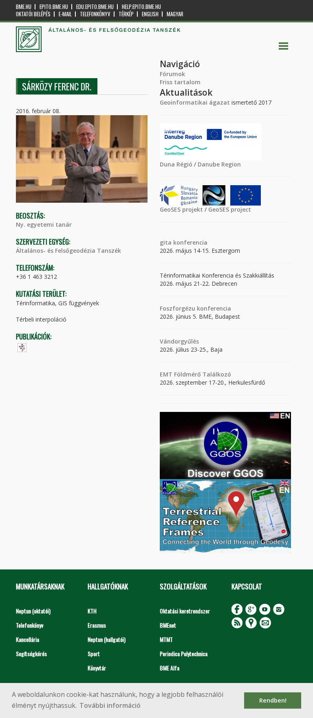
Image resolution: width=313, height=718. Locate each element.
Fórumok (172, 74)
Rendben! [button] (273, 700)
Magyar (175, 14)
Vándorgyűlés (179, 341)
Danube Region (219, 164)
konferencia (189, 242)
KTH (92, 610)
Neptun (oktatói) (33, 610)
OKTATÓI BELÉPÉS (33, 14)
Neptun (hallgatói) (107, 639)
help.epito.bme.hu (141, 6)
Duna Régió (176, 164)
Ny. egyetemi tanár (44, 224)
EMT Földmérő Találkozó (195, 374)
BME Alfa (169, 667)
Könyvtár (97, 667)
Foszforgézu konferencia (195, 308)
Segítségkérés (31, 653)
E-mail (65, 14)
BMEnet (168, 625)
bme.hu (23, 6)
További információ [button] (110, 705)
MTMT (166, 639)
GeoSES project (229, 209)
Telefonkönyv (95, 14)
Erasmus (97, 625)
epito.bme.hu (54, 6)
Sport (94, 653)
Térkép (126, 14)
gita (166, 242)
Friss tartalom (180, 82)
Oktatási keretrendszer (185, 610)
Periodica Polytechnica (183, 653)
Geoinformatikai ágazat (195, 102)
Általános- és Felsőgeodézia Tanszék (68, 250)
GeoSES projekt (181, 209)
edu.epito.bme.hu (95, 6)
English (150, 14)
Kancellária (27, 639)
